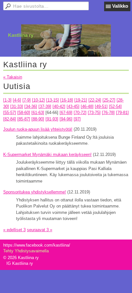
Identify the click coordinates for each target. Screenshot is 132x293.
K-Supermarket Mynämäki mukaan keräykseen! (47, 154)
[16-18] (66, 100)
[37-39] (44, 106)
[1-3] (7, 100)
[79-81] (122, 112)
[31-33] (16, 106)
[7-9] (26, 100)
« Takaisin (12, 77)
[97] (77, 119)
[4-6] (17, 100)
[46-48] (87, 106)
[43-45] (73, 106)
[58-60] (23, 112)
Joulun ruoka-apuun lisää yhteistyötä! (37, 129)
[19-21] (80, 100)
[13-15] (52, 100)
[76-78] (108, 112)
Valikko (120, 6)
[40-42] (59, 106)
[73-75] (94, 112)
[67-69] (66, 112)
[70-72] (80, 112)
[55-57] (9, 112)
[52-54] (115, 106)
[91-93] (51, 119)
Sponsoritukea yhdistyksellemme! (34, 192)
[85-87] (23, 119)
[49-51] (101, 106)
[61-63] (37, 112)
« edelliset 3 (14, 229)
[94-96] (66, 119)
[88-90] (37, 119)
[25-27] (109, 100)
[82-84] (9, 119)
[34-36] (30, 106)
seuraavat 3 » (39, 229)
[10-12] (38, 100)
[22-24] (94, 100)
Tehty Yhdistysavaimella (26, 250)
